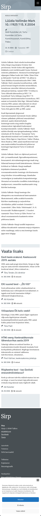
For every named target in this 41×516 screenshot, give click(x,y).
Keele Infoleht (11, 16)
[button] (38, 480)
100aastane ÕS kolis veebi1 (15, 311)
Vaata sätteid (20, 511)
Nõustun (20, 499)
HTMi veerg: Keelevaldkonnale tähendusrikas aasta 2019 (17, 339)
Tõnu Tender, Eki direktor (14, 273)
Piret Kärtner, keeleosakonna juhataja (20, 358)
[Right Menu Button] (38, 3)
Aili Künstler (9, 299)
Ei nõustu (20, 505)
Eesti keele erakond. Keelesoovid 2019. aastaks (18, 259)
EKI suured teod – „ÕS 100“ (16, 284)
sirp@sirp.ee (6, 431)
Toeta (3, 437)
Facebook (5, 434)
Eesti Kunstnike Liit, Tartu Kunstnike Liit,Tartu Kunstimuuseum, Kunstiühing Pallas (17, 37)
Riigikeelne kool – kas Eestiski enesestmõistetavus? (17, 371)
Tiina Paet (8, 326)
